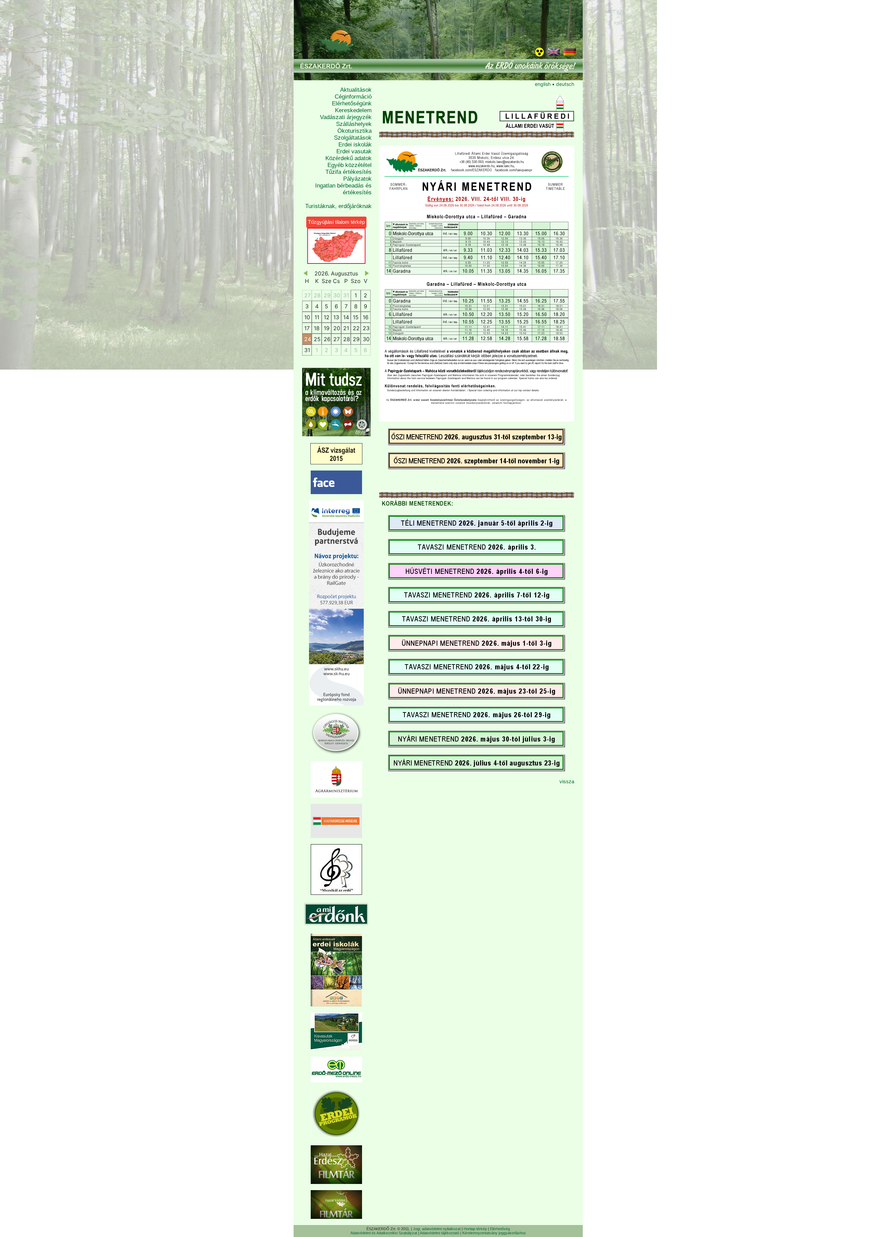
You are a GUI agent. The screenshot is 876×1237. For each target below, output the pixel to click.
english (543, 84)
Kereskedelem (353, 110)
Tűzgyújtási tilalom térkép (336, 222)
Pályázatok (357, 179)
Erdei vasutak (354, 151)
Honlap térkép (475, 1229)
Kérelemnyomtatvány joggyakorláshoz (494, 1233)
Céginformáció (353, 96)
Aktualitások (356, 90)
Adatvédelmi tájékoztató (439, 1233)
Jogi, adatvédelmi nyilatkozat (437, 1229)
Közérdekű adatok (348, 158)
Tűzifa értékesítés (348, 172)
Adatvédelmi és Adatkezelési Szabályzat (383, 1233)
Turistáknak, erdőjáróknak (338, 206)
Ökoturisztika (354, 131)
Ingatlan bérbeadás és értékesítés (343, 189)
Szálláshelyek (354, 124)
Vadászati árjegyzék (346, 117)
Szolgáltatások (353, 137)
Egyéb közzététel (349, 165)
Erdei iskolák (355, 144)
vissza (566, 781)
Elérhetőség (500, 1229)
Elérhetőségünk (352, 103)
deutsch (565, 84)
